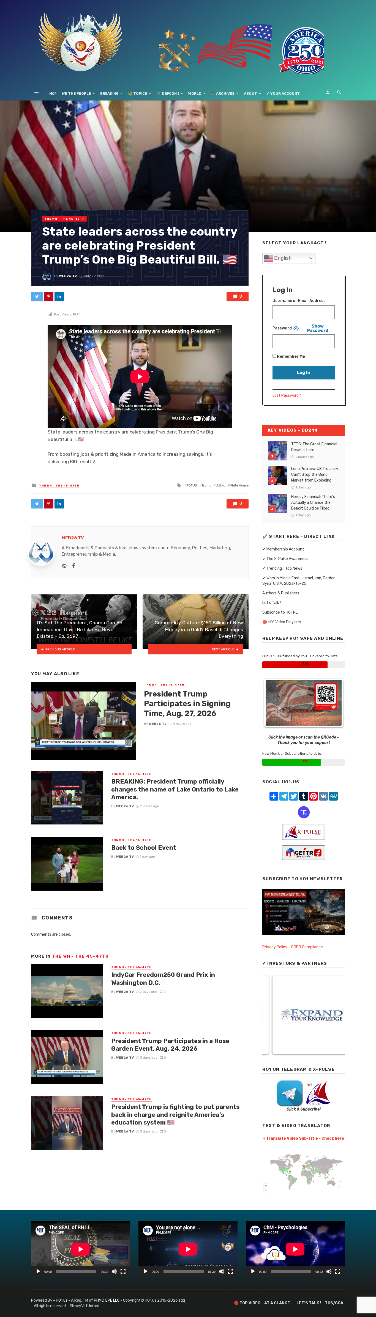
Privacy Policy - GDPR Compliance (292, 947)
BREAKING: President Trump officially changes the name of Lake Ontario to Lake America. (175, 789)
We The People (76, 93)
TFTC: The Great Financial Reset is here (314, 447)
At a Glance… (278, 1303)
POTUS (192, 485)
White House (239, 485)
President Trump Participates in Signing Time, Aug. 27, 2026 (187, 703)
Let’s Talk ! (271, 602)
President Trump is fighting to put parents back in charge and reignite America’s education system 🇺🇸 (175, 1114)
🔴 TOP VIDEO (247, 1303)
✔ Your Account (283, 93)
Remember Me (290, 356)
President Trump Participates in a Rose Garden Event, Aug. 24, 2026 (170, 1045)
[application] (80, 1249)
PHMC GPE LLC (106, 1300)
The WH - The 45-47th (64, 218)
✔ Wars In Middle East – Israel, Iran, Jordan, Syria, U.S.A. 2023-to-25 (299, 581)
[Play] (38, 1271)
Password (282, 328)
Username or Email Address (299, 300)
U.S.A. (220, 485)
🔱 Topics (137, 93)
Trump (206, 485)
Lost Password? (287, 395)
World (194, 93)
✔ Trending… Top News (282, 568)
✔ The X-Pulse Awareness (285, 559)
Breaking (109, 93)
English (282, 258)
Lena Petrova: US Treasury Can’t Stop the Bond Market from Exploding (314, 474)
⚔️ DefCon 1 (168, 93)
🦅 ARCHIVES (223, 93)
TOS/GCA (334, 1303)
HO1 (52, 93)
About (250, 93)
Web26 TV (68, 276)
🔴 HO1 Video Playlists (281, 622)
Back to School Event (143, 847)
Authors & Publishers (280, 593)
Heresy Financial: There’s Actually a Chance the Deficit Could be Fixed (313, 502)
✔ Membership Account (283, 549)
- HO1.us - (62, 1300)
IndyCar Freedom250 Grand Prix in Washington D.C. (163, 978)
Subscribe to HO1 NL (280, 612)
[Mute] (114, 1271)
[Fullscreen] (123, 1271)
